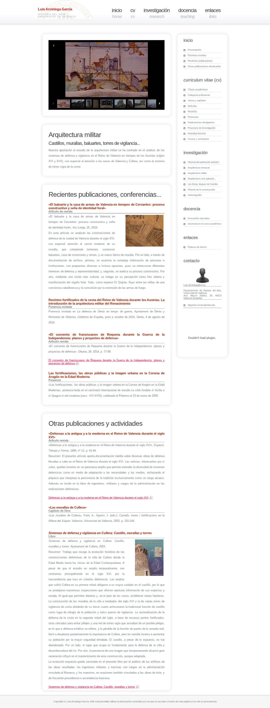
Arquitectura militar (197, 173)
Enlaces (213, 13)
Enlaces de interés (197, 247)
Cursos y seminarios (198, 139)
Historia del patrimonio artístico (203, 162)
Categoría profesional (199, 95)
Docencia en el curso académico (204, 223)
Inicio (117, 13)
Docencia (187, 13)
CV (132, 13)
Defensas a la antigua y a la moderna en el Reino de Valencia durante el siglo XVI (98, 497)
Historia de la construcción (201, 189)
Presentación (194, 50)
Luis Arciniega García (55, 9)
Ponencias (193, 117)
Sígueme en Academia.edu (201, 305)
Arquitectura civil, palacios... (202, 178)
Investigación (157, 13)
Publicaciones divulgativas (201, 122)
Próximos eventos (197, 55)
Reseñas (192, 111)
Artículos (192, 106)
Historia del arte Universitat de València (57, 15)
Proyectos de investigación (201, 128)
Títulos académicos (198, 89)
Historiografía (194, 195)
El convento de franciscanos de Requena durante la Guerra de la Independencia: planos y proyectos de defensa (107, 362)
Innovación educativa (198, 218)
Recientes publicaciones (200, 61)
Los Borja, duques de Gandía (203, 184)
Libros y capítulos (197, 100)
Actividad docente (197, 133)
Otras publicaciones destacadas (204, 66)
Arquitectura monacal (198, 167)
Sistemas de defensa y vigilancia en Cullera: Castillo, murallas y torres (92, 686)
